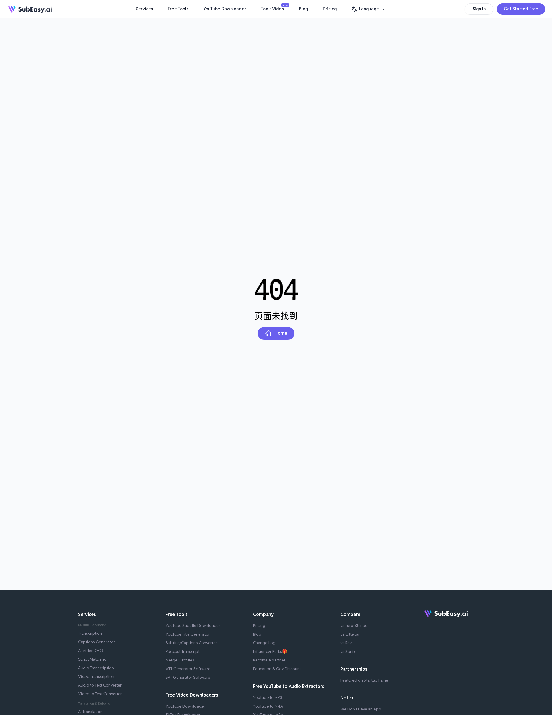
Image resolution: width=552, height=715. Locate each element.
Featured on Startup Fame (364, 680)
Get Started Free (521, 9)
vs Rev (346, 642)
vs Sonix (347, 651)
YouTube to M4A (268, 706)
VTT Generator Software (188, 668)
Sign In (479, 9)
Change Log (264, 642)
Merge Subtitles (180, 660)
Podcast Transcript (183, 651)
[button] (369, 9)
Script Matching (92, 659)
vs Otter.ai (349, 634)
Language (369, 9)
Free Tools (178, 9)
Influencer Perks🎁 (270, 651)
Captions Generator (96, 641)
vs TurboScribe (353, 625)
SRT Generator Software (188, 677)
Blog (303, 9)
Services (144, 9)
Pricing (330, 9)
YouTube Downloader (224, 9)
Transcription (90, 633)
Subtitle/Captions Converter (191, 642)
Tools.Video (274, 8)
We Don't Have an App (360, 709)
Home (281, 333)
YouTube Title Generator (188, 634)
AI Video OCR (90, 650)
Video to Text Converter (100, 693)
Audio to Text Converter (100, 685)
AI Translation (90, 711)
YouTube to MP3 (267, 697)
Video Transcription (96, 676)
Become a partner (269, 660)
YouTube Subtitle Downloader (193, 625)
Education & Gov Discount (277, 668)
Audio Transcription (96, 667)
